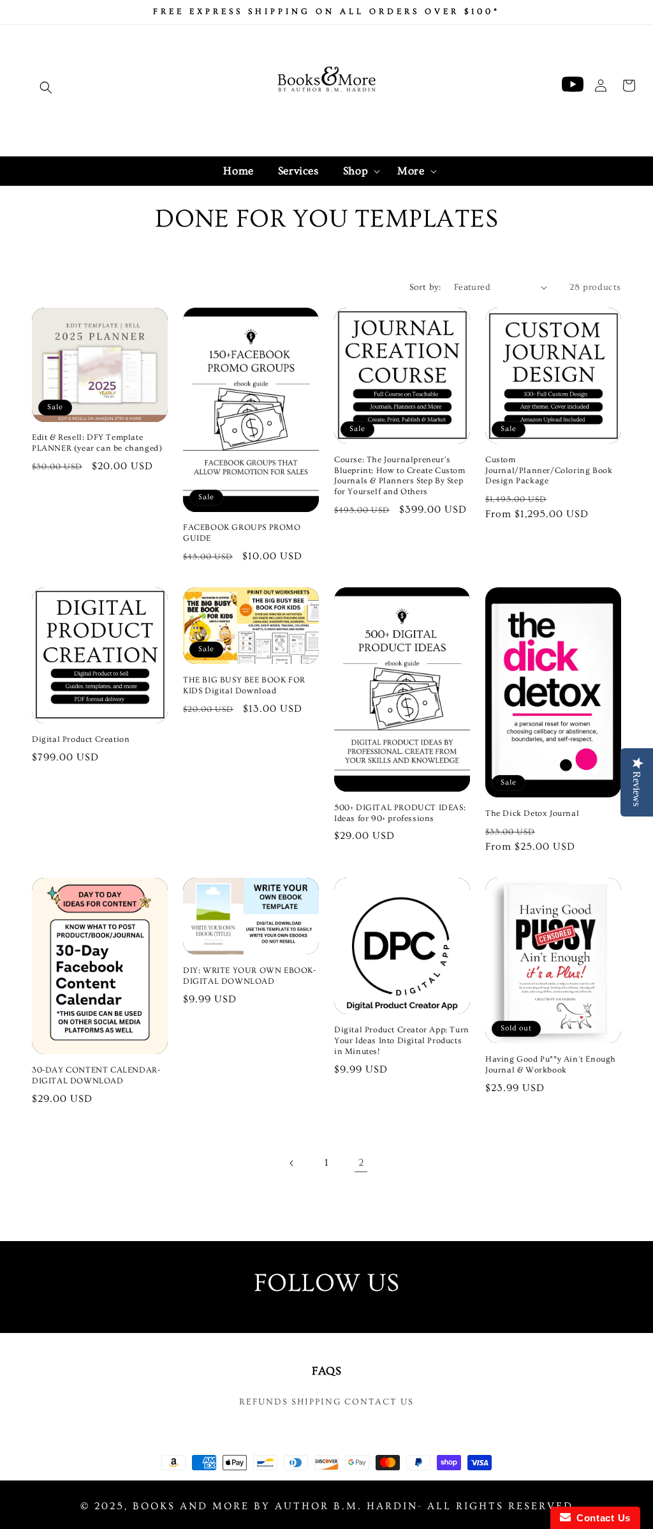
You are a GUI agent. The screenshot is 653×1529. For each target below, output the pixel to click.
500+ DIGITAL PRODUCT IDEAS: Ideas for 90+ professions (400, 813)
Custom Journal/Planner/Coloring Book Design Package (548, 470)
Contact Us (379, 1402)
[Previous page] (292, 1163)
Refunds (263, 1402)
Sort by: (425, 287)
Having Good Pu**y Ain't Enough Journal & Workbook (550, 1064)
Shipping (316, 1402)
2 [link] (361, 1162)
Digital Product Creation (80, 739)
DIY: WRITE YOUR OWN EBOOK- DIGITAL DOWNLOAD (249, 976)
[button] (46, 87)
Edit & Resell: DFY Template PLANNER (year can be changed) (97, 443)
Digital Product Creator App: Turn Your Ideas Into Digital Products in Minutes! (401, 1040)
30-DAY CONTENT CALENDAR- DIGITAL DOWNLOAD (96, 1075)
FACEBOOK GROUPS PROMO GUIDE (242, 533)
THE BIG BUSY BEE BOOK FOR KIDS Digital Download (244, 685)
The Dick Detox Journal (532, 813)
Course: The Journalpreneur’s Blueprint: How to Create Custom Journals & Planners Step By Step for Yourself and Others (400, 476)
